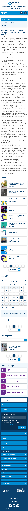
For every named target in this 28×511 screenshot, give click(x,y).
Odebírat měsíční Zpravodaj (10, 420)
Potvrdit (22, 428)
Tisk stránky (14, 501)
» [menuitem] (23, 266)
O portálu (14, 496)
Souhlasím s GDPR (8, 424)
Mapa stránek (14, 498)
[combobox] (14, 269)
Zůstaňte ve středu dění (8, 414)
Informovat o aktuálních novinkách (12, 422)
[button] (14, 19)
